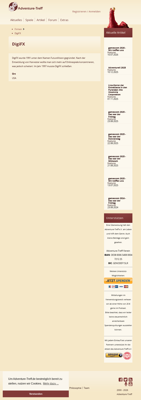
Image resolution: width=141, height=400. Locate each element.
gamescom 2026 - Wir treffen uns (117, 49)
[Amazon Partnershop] (114, 358)
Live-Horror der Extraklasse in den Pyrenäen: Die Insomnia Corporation (117, 90)
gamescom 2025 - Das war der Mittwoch (117, 159)
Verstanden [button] (35, 393)
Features (111, 52)
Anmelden (94, 11)
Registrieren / (80, 11)
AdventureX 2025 (117, 67)
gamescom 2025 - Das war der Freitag (117, 114)
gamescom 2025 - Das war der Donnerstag (117, 136)
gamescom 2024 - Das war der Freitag (117, 200)
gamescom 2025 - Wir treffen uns (117, 179)
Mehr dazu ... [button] (51, 383)
